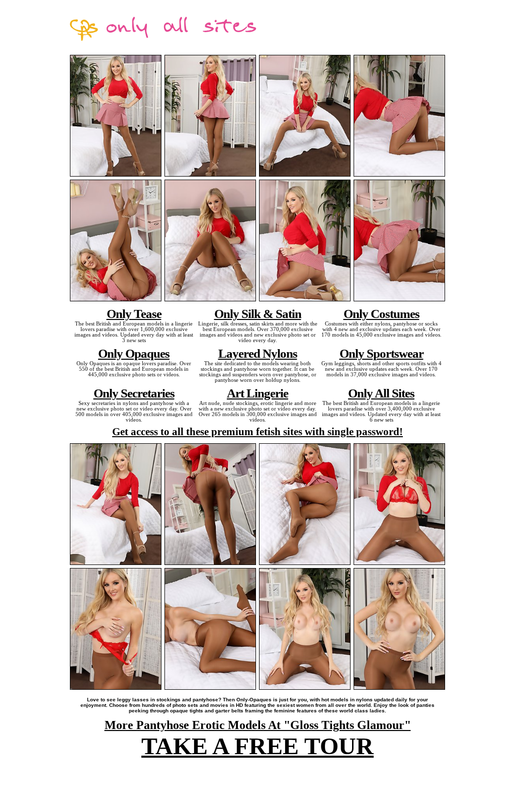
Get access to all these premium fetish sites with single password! (257, 432)
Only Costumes (381, 313)
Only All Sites (381, 393)
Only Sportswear (381, 353)
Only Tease (134, 313)
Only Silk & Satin (257, 313)
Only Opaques (133, 353)
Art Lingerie (257, 393)
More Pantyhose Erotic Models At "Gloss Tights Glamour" (258, 725)
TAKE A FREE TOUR (257, 746)
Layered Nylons (257, 353)
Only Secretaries (134, 393)
